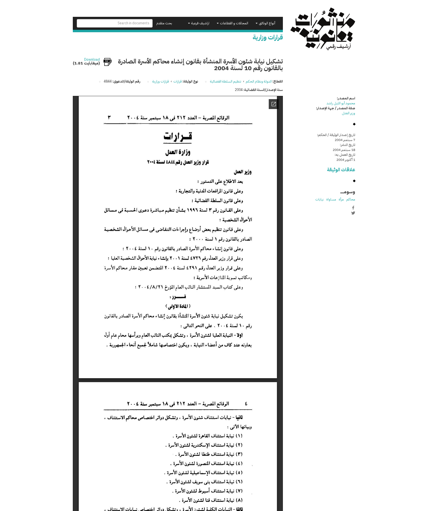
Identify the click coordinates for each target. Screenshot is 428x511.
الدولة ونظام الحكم (259, 81)
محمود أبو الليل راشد (341, 103)
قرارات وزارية (160, 81)
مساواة (331, 199)
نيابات (319, 199)
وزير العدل (348, 113)
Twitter (353, 213)
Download (92, 59)
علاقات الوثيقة (341, 169)
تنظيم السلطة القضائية (225, 81)
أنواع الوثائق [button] (266, 23)
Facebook (353, 208)
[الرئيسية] (322, 28)
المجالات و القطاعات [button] (233, 23)
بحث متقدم (164, 23)
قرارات (177, 81)
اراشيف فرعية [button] (199, 23)
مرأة (341, 199)
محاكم (350, 199)
